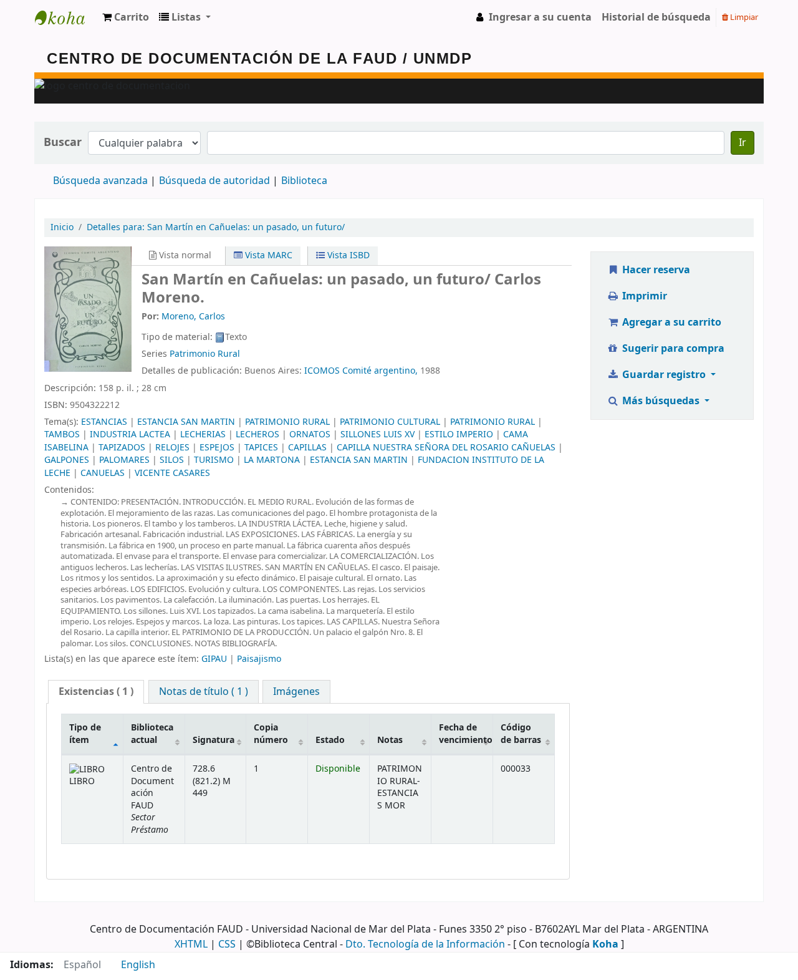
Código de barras (521, 733)
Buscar (63, 142)
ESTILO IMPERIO (459, 434)
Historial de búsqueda (656, 17)
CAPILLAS (307, 447)
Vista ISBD (347, 255)
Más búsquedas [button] (661, 401)
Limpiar (743, 17)
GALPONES (66, 460)
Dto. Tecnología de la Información (425, 944)
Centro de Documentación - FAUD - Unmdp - (66, 17)
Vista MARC (267, 255)
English (138, 965)
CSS (227, 944)
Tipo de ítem (85, 733)
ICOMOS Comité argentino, (361, 370)
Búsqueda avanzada (100, 180)
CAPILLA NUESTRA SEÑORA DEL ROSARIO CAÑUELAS (446, 447)
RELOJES (172, 447)
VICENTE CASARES (172, 473)
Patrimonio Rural (205, 354)
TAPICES (261, 447)
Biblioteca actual (152, 733)
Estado (330, 740)
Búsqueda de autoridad (214, 180)
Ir (742, 142)
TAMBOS (62, 434)
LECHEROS (257, 434)
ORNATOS (309, 434)
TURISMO (214, 460)
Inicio (62, 227)
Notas (390, 740)
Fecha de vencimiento (466, 733)
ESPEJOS (217, 447)
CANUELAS (102, 473)
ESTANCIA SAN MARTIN (186, 422)
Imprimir (643, 296)
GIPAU (214, 659)
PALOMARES (124, 460)
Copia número (271, 733)
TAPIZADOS (122, 447)
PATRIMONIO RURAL (287, 422)
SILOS (172, 460)
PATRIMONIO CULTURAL (390, 422)
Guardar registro (664, 374)
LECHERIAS (203, 434)
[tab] (96, 692)
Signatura (213, 740)
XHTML (191, 944)
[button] (125, 17)
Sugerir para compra (672, 348)
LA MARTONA (272, 460)
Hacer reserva (655, 270)
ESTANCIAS (104, 422)
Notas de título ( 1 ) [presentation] (203, 691)
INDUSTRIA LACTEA (130, 434)
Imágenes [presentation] (296, 691)
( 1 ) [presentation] (96, 691)
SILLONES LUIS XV (377, 434)
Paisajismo (259, 659)
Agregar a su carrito (670, 322)
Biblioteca (304, 180)
